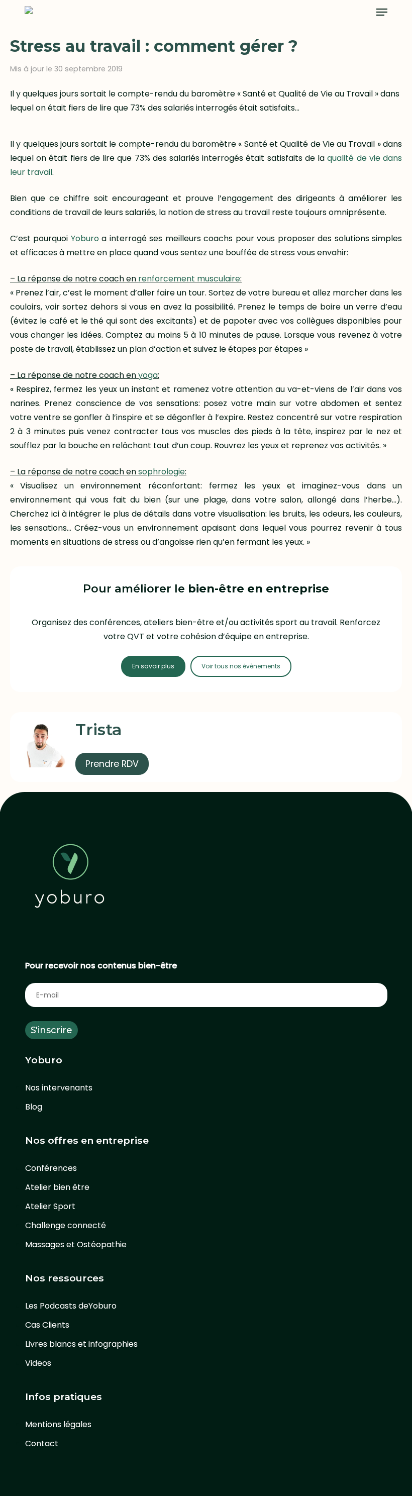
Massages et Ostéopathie (76, 1244)
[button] (381, 12)
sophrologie (161, 471)
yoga (148, 375)
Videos (38, 1363)
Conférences (51, 1168)
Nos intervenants (58, 1087)
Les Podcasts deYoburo (71, 1306)
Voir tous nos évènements (240, 666)
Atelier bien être (57, 1187)
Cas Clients (47, 1325)
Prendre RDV (112, 764)
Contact (41, 1443)
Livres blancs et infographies (81, 1344)
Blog (33, 1107)
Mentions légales (58, 1424)
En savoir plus (153, 666)
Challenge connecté (65, 1225)
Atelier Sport (50, 1206)
